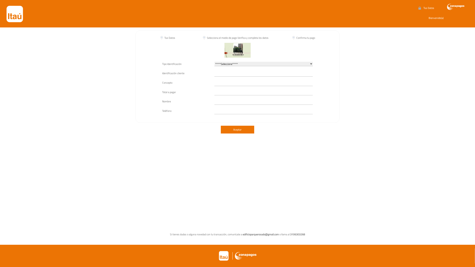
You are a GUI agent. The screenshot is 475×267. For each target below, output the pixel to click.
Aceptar (237, 129)
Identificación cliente (173, 73)
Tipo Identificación (172, 64)
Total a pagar (169, 92)
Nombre (166, 101)
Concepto (167, 83)
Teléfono (166, 111)
